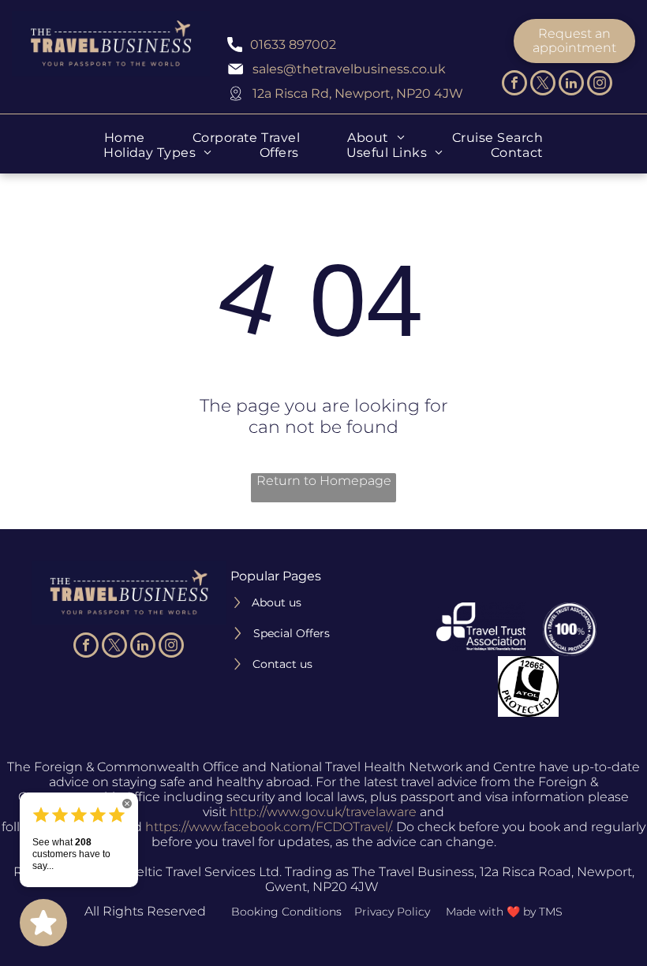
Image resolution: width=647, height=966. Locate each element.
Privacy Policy (392, 911)
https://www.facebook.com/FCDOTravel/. (269, 826)
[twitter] (542, 84)
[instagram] (599, 84)
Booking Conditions (286, 911)
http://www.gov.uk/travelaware (323, 811)
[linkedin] (571, 84)
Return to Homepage (323, 480)
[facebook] (514, 84)
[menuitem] (124, 137)
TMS (551, 911)
